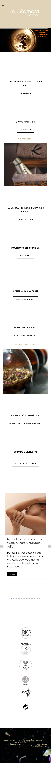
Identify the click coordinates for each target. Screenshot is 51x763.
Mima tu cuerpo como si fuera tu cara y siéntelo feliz (25, 543)
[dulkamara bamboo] (25, 12)
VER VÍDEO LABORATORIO (25, 344)
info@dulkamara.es (14, 744)
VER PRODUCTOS (25, 139)
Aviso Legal (42, 744)
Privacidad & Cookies (39, 746)
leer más (12, 574)
